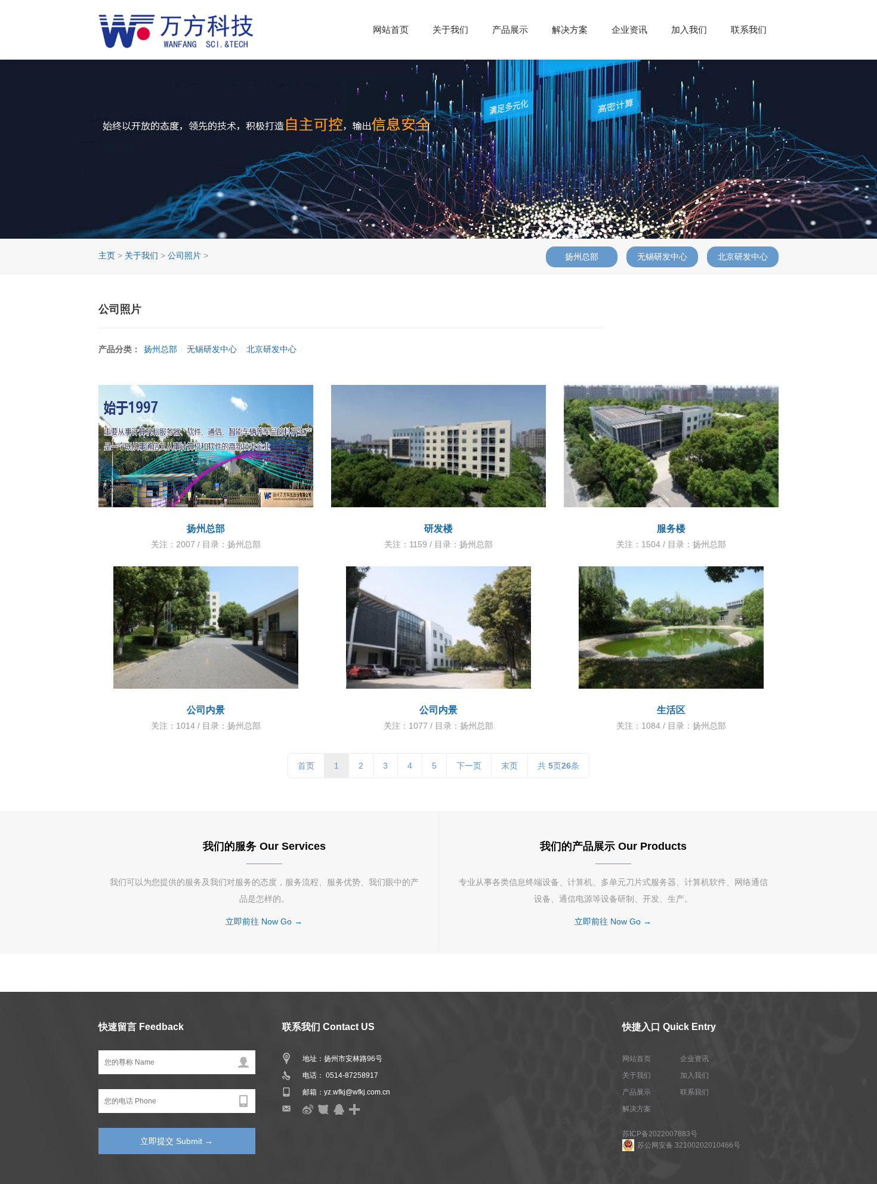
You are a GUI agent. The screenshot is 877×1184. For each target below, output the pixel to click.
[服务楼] (671, 446)
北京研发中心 (743, 256)
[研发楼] (438, 446)
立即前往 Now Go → (264, 921)
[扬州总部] (205, 446)
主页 (106, 255)
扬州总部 (581, 256)
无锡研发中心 (662, 256)
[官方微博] (307, 1109)
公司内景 (206, 710)
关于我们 (450, 30)
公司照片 (184, 255)
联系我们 (749, 30)
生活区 (671, 710)
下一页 (468, 765)
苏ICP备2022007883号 (659, 1134)
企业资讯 (629, 30)
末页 (509, 765)
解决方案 (570, 30)
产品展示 (510, 30)
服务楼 (671, 528)
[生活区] (671, 627)
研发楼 (438, 528)
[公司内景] (205, 627)
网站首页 (391, 30)
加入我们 (689, 30)
